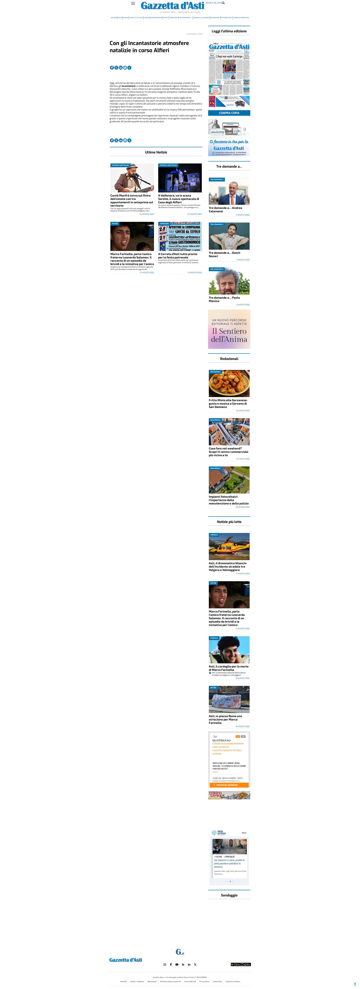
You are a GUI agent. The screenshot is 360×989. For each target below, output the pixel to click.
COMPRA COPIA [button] (229, 113)
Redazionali (215, 18)
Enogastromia (156, 18)
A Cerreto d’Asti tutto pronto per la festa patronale (177, 255)
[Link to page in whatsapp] (125, 68)
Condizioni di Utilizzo (233, 982)
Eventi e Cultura (136, 18)
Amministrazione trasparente (170, 982)
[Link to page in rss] (183, 964)
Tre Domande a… (185, 18)
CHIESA (125, 18)
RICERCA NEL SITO (213, 3)
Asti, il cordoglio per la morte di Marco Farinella (229, 667)
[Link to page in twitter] (116, 68)
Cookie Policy (217, 982)
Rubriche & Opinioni (201, 18)
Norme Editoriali (190, 982)
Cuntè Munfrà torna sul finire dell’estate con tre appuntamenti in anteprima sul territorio (131, 200)
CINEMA (146, 18)
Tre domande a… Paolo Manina (224, 299)
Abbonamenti (152, 982)
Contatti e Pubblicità (137, 982)
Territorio (173, 18)
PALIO (120, 18)
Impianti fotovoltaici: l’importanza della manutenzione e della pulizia (229, 500)
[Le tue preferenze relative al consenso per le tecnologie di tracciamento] (355, 984)
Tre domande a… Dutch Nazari (224, 254)
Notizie (114, 18)
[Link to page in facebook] (112, 68)
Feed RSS (123, 982)
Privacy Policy (204, 982)
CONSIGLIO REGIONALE (241, 18)
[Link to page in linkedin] (121, 68)
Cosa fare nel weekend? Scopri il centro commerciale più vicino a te (228, 451)
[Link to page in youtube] (177, 964)
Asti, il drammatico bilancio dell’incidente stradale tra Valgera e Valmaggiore (228, 566)
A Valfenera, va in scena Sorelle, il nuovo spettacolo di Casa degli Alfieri (178, 199)
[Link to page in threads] (129, 68)
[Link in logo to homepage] (132, 959)
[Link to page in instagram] (165, 964)
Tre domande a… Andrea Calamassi (225, 209)
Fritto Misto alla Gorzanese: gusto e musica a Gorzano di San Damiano (228, 403)
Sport (165, 18)
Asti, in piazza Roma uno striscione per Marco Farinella (225, 719)
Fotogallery (226, 18)
